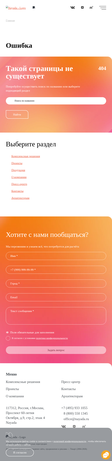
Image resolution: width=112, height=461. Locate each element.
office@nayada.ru (76, 419)
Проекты (16, 163)
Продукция (18, 170)
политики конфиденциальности (52, 338)
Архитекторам (20, 197)
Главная (10, 20)
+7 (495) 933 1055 (74, 408)
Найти (17, 114)
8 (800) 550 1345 (76, 413)
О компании (19, 177)
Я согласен (20, 452)
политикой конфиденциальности (69, 441)
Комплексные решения (25, 156)
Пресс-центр (19, 184)
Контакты (17, 190)
